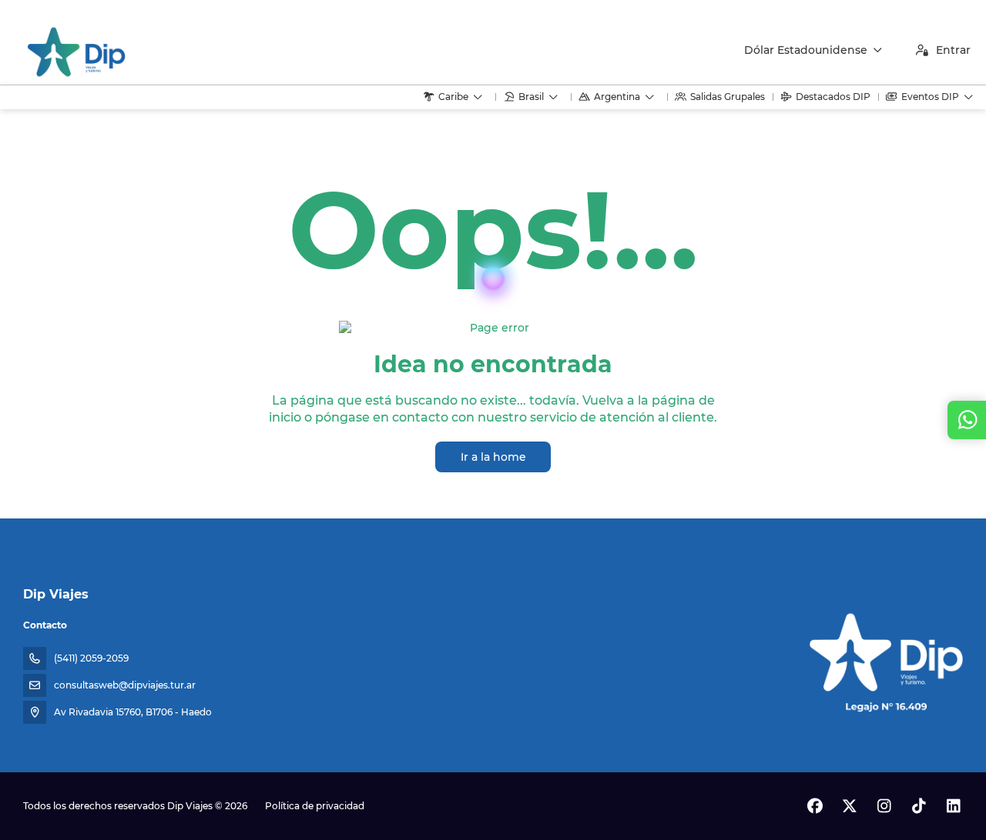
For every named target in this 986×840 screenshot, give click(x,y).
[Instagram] (884, 806)
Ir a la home (493, 457)
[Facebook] (814, 806)
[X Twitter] (849, 806)
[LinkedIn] (953, 806)
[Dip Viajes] (884, 657)
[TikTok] (918, 806)
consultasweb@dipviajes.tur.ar (125, 685)
